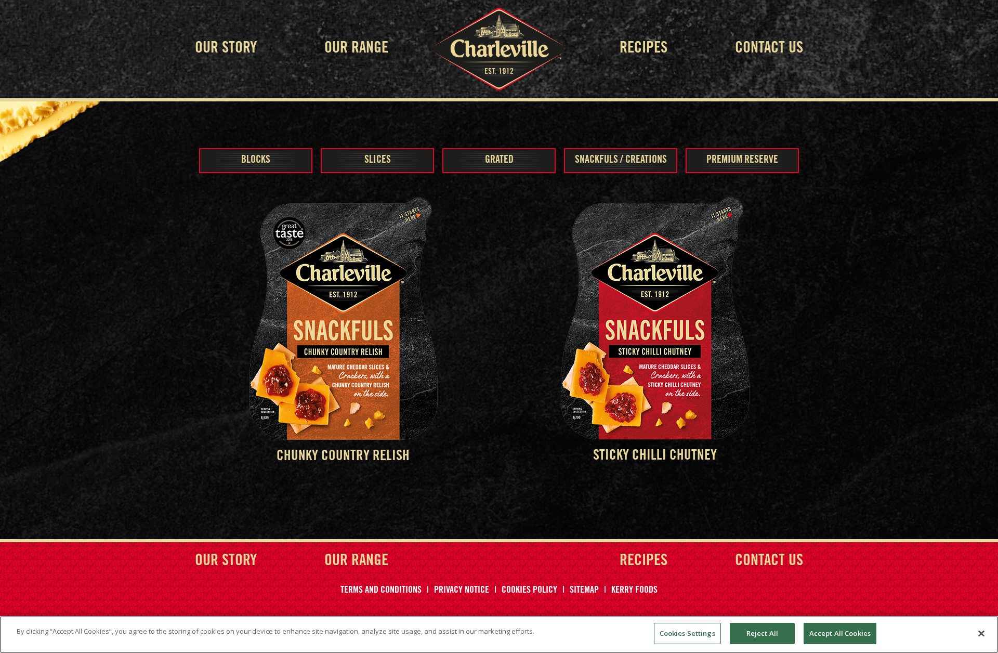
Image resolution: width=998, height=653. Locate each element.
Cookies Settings (687, 633)
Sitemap (584, 590)
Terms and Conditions (381, 590)
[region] (499, 634)
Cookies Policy (529, 590)
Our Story (226, 49)
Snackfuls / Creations (621, 160)
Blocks (255, 160)
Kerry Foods (634, 590)
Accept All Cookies (840, 633)
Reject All (762, 633)
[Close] (981, 633)
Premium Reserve (742, 160)
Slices (377, 160)
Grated (499, 160)
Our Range (356, 49)
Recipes (643, 49)
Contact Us (769, 49)
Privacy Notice (461, 590)
